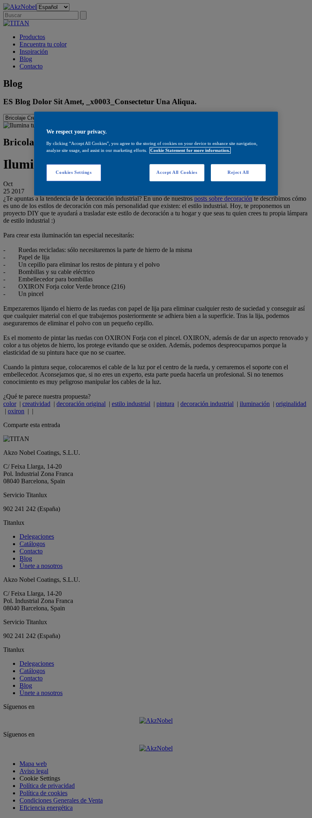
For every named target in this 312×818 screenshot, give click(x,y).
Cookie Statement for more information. (190, 150)
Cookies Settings (73, 172)
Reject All (238, 172)
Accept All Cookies (176, 172)
